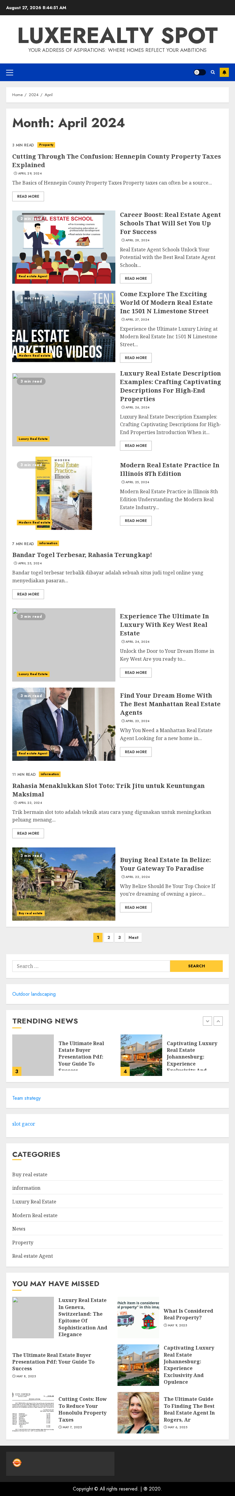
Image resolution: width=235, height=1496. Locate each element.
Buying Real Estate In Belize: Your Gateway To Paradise (165, 864)
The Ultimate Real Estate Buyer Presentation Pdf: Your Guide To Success (81, 1057)
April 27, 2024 (137, 320)
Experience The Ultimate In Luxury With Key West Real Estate (164, 624)
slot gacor (23, 1123)
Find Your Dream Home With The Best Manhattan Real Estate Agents (170, 704)
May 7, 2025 (72, 1427)
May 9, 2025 (177, 1325)
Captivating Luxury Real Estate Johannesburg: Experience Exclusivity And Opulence (192, 1060)
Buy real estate (31, 913)
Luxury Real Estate (33, 439)
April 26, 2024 (137, 407)
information (48, 543)
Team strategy (26, 1098)
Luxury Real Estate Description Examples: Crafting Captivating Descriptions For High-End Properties (170, 386)
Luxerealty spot (117, 35)
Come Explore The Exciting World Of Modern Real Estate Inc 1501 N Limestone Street (166, 302)
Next (134, 937)
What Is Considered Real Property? (188, 1314)
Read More (28, 196)
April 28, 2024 (137, 240)
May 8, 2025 (26, 1376)
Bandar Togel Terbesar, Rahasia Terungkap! (82, 555)
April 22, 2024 (137, 877)
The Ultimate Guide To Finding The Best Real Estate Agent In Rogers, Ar (189, 1409)
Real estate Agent (33, 276)
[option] (63, 1058)
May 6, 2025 (177, 1427)
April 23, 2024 (137, 721)
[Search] (213, 72)
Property (46, 144)
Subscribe (224, 72)
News (18, 1228)
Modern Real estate (34, 355)
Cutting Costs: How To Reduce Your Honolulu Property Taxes (82, 1409)
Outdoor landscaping (34, 994)
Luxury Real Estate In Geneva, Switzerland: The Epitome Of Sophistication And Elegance (82, 1317)
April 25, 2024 (137, 482)
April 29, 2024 (30, 173)
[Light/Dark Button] (200, 72)
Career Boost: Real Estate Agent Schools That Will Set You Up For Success (170, 223)
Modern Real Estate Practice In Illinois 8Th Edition (169, 469)
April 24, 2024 (137, 642)
